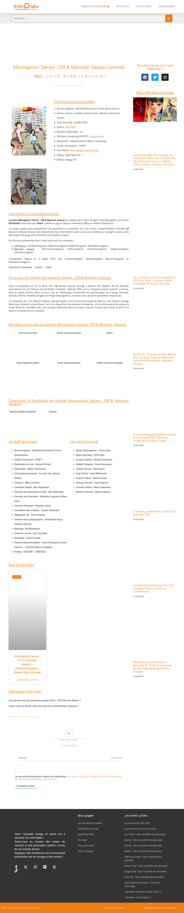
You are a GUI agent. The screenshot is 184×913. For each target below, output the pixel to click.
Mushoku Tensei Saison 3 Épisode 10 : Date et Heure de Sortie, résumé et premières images (152, 667)
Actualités (122, 6)
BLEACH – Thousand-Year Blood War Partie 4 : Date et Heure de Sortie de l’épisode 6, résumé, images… (154, 359)
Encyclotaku (144, 6)
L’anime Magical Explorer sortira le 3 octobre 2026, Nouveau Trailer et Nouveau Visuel (154, 437)
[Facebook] (144, 77)
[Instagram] (165, 77)
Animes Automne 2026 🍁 (95, 6)
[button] (14, 131)
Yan (174, 908)
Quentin (159, 908)
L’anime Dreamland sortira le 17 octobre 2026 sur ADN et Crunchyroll (153, 588)
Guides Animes (166, 6)
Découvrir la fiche (28, 680)
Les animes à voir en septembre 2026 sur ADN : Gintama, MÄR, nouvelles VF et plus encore (154, 280)
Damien (167, 908)
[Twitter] (155, 77)
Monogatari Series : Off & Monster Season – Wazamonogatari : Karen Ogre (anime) (27, 664)
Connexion (116, 758)
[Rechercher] (168, 18)
